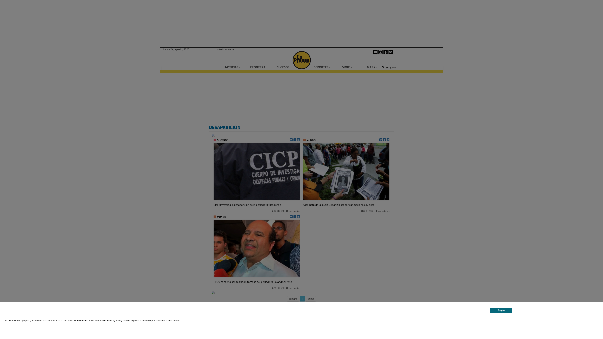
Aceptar (501, 310)
